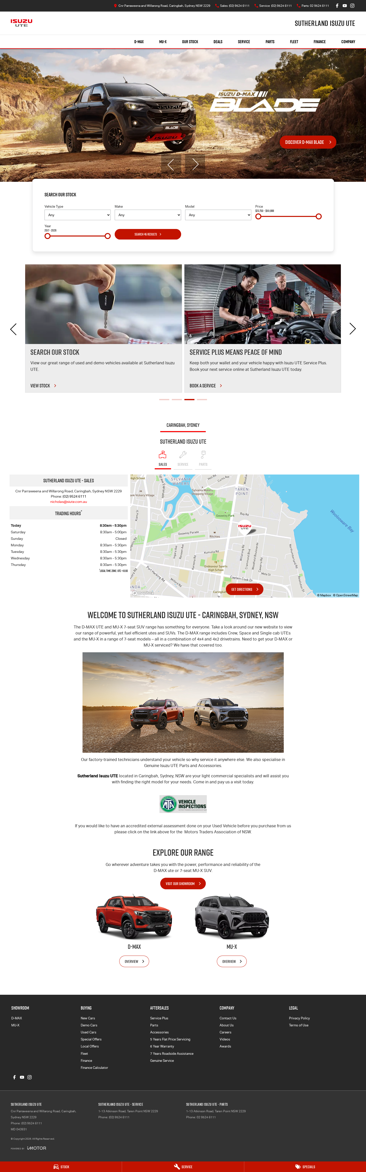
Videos (225, 1039)
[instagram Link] (352, 6)
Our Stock (190, 42)
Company (348, 42)
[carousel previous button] (171, 164)
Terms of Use (298, 1025)
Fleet (294, 42)
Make (119, 206)
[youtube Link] (345, 6)
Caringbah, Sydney (183, 425)
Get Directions (241, 589)
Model (189, 206)
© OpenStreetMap (345, 595)
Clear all (314, 195)
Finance (320, 42)
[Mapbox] (144, 593)
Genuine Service (162, 1061)
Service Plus (159, 1018)
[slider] (258, 216)
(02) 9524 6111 (74, 496)
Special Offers (91, 1039)
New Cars (88, 1018)
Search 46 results (146, 234)
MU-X (163, 42)
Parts (270, 42)
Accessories (159, 1032)
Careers (225, 1032)
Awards (225, 1046)
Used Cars (88, 1032)
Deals (218, 42)
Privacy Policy (299, 1018)
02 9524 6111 (206, 1117)
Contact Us (228, 1018)
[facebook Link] (337, 6)
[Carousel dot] (164, 399)
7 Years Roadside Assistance (171, 1054)
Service (244, 42)
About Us (227, 1025)
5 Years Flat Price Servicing (170, 1039)
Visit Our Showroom (180, 883)
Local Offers (90, 1046)
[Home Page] (21, 23)
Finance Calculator (94, 1068)
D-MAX (139, 42)
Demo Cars (89, 1025)
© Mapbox (324, 595)
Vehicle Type (54, 206)
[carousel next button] (195, 164)
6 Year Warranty (162, 1046)
